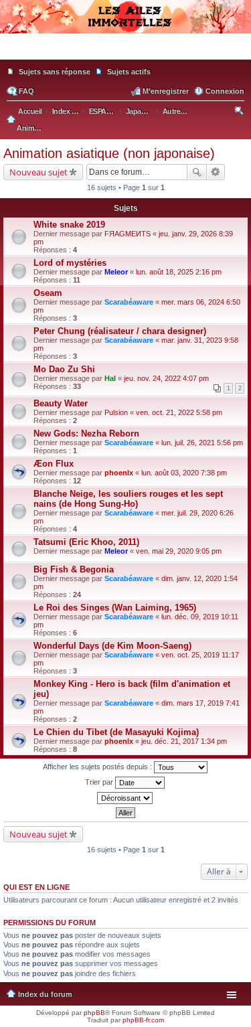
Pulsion (116, 412)
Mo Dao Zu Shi (64, 369)
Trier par (100, 782)
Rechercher (197, 172)
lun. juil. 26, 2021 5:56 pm (202, 443)
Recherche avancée (216, 172)
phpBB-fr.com (143, 1020)
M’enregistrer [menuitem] (166, 91)
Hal (110, 378)
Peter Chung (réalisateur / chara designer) (119, 331)
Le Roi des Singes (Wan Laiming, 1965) (114, 608)
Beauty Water (60, 403)
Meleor (116, 272)
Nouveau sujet (38, 172)
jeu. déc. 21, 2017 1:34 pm (184, 741)
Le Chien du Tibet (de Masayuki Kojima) (116, 732)
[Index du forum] (125, 53)
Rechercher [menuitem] (240, 112)
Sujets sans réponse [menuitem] (54, 72)
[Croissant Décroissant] (125, 798)
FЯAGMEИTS (127, 234)
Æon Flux (53, 464)
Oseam (47, 293)
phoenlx (118, 473)
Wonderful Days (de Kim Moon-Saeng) (112, 646)
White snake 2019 (69, 225)
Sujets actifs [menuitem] (129, 72)
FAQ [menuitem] (26, 91)
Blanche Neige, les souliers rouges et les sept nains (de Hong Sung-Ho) (128, 499)
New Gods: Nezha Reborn (86, 433)
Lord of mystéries (69, 263)
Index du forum (45, 994)
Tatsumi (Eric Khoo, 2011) (86, 542)
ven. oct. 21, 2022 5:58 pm (179, 412)
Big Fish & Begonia (73, 569)
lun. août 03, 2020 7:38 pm (184, 473)
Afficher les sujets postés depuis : (98, 767)
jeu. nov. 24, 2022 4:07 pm (166, 378)
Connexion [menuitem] (224, 91)
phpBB (94, 1012)
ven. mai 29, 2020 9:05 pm (179, 551)
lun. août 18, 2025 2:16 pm (179, 272)
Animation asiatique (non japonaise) (109, 153)
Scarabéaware (128, 302)
